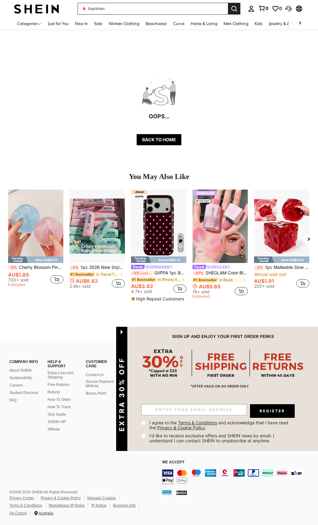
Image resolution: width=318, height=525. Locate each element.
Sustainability (20, 378)
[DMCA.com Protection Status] (181, 492)
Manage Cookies (101, 498)
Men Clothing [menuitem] (236, 23)
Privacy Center (21, 498)
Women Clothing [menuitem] (123, 23)
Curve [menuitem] (178, 23)
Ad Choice (18, 513)
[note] (35, 259)
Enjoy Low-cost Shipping (60, 375)
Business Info (124, 505)
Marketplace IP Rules (67, 505)
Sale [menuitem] (98, 23)
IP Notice (99, 505)
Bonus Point (96, 393)
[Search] (234, 9)
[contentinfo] (238, 476)
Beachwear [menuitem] (156, 23)
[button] (288, 8)
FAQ (12, 400)
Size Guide (57, 414)
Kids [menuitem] (258, 23)
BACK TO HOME (159, 139)
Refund (54, 392)
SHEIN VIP (57, 422)
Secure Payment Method (100, 383)
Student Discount (23, 393)
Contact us (95, 375)
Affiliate (54, 429)
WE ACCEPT (173, 462)
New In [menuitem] (81, 23)
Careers (16, 385)
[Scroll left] (292, 23)
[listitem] (35, 241)
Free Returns (59, 385)
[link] (263, 8)
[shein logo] (36, 8)
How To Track (59, 407)
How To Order (59, 399)
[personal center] (251, 8)
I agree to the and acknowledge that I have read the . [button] (219, 425)
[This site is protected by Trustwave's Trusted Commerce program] (166, 492)
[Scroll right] (300, 23)
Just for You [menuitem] (58, 23)
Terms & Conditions (25, 505)
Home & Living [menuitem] (204, 23)
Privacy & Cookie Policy (61, 498)
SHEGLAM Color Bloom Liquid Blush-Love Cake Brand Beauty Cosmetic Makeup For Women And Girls (221, 272)
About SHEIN (20, 370)
